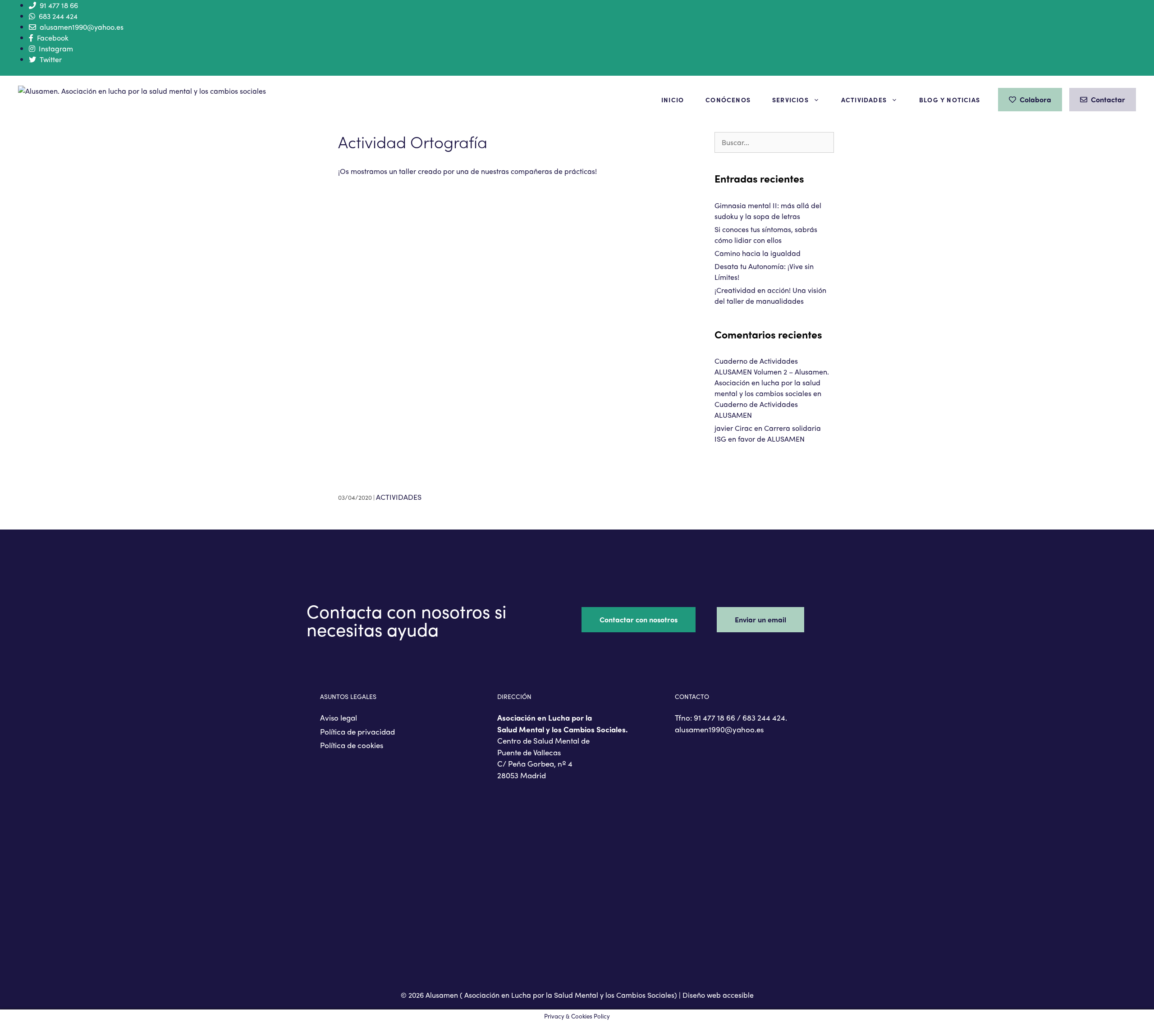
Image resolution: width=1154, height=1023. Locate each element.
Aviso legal (338, 717)
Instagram (56, 48)
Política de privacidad (357, 731)
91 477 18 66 (59, 5)
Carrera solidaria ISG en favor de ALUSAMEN (767, 433)
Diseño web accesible (718, 995)
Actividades (864, 99)
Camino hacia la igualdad (757, 253)
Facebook (53, 37)
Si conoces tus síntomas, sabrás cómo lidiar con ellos (765, 234)
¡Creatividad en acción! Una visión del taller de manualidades (770, 295)
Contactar (1108, 99)
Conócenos (728, 99)
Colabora (1035, 99)
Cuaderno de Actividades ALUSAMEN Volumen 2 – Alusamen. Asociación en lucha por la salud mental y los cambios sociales (771, 377)
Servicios (790, 99)
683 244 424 (58, 16)
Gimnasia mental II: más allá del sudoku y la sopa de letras (767, 210)
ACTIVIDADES (398, 497)
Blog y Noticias (949, 99)
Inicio (672, 99)
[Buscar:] (774, 142)
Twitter (51, 59)
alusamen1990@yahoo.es (82, 27)
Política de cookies (351, 745)
